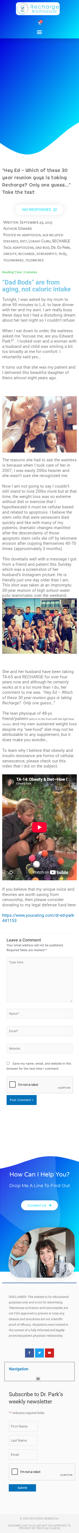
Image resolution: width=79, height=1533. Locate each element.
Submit (22, 1488)
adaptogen (31, 234)
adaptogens (23, 247)
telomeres (34, 259)
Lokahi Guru (39, 240)
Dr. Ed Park (60, 247)
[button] (39, 32)
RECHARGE (61, 240)
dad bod (42, 247)
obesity (9, 253)
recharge (26, 253)
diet (23, 240)
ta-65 (62, 253)
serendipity (46, 253)
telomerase (13, 259)
